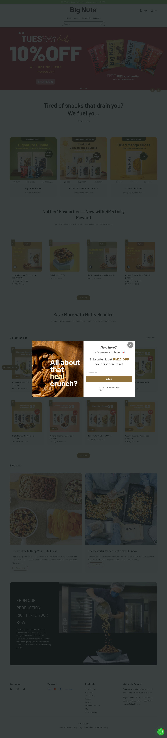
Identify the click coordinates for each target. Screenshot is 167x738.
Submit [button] (109, 379)
